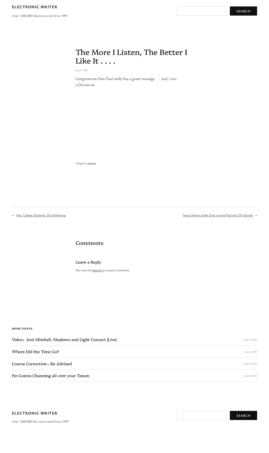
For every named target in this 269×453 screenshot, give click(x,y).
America (91, 163)
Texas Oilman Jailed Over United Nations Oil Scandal (218, 215)
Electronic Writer (34, 6)
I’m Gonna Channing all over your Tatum (50, 375)
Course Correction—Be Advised (42, 363)
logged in (98, 270)
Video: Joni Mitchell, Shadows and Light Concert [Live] (64, 339)
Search (243, 11)
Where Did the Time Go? (35, 351)
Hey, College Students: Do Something (41, 215)
